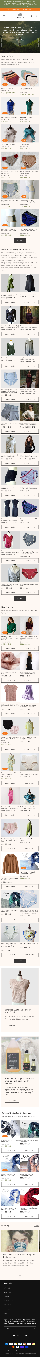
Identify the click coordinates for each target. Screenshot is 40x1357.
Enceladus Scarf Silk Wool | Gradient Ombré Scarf (9, 1208)
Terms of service (30, 1350)
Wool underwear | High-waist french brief (9, 487)
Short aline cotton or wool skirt (29, 294)
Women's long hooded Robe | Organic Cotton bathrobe (9, 455)
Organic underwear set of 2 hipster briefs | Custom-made (28, 487)
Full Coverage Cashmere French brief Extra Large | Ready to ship (29, 773)
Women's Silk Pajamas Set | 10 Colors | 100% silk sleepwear (10, 807)
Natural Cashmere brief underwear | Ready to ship (8, 230)
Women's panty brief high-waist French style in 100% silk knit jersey (10, 739)
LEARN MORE (20, 45)
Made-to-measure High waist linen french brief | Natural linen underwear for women (29, 552)
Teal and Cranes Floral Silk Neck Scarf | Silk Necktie (28, 807)
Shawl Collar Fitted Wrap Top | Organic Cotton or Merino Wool (10, 326)
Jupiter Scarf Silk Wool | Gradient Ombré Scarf (27, 1174)
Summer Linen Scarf (26, 117)
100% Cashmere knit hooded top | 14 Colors (9, 879)
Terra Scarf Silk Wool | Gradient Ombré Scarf (10, 911)
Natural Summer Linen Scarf (9, 117)
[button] (4, 16)
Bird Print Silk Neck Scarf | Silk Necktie (29, 944)
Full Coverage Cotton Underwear (26, 89)
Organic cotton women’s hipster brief (29, 585)
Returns (6, 1296)
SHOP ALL (20, 40)
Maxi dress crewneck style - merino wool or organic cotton (28, 390)
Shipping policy (19, 1353)
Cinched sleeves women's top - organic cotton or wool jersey (29, 423)
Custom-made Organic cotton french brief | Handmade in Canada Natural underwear (9, 391)
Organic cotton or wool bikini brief (28, 519)
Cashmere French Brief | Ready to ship (10, 201)
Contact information (30, 1353)
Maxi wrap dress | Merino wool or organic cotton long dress (10, 519)
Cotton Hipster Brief (7, 88)
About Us (7, 1309)
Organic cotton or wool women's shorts (10, 423)
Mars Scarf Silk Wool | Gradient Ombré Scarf (29, 1208)
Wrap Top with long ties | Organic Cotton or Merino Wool (10, 551)
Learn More (12, 1100)
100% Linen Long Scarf (8, 144)
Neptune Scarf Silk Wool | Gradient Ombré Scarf (27, 872)
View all (20, 240)
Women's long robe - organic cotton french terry (9, 585)
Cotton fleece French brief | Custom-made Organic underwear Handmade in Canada (9, 946)
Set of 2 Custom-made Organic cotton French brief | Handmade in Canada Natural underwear (29, 912)
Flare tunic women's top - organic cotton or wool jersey (28, 326)
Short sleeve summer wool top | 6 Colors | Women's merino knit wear (29, 638)
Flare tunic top (5, 358)
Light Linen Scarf (25, 144)
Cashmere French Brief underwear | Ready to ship (27, 201)
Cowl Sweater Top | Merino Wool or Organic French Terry (28, 455)
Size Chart (7, 1305)
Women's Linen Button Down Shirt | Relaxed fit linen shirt (28, 738)
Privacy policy (9, 1353)
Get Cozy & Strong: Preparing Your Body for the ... (19, 1255)
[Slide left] (16, 1276)
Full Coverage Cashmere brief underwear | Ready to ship (28, 230)
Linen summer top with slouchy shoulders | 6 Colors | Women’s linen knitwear (10, 705)
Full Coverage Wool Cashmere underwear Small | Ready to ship (10, 840)
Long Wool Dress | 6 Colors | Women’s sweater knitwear (28, 672)
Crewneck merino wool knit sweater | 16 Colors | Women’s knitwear (9, 638)
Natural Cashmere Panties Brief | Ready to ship (29, 172)
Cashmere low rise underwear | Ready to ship (10, 172)
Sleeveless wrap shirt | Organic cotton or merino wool (10, 294)
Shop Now (11, 1025)
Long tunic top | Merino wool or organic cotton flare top (29, 358)
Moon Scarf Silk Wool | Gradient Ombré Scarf (10, 1140)
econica (12, 1350)
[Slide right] (24, 1276)
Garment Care (8, 1300)
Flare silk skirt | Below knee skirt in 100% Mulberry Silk (28, 706)
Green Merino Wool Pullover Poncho (28, 839)
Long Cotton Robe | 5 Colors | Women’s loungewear (9, 773)
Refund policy (20, 1350)
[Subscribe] (34, 1329)
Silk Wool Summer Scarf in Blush (8, 672)
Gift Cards (7, 1288)
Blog (5, 1313)
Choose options (10, 302)
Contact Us (7, 1292)
